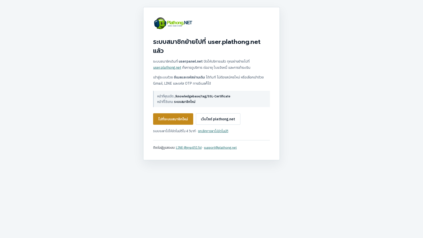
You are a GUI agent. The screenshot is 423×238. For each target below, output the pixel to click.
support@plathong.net (220, 147)
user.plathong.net (167, 67)
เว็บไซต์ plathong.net (218, 119)
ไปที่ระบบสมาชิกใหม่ (173, 119)
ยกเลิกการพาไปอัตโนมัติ (213, 131)
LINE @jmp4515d (189, 147)
